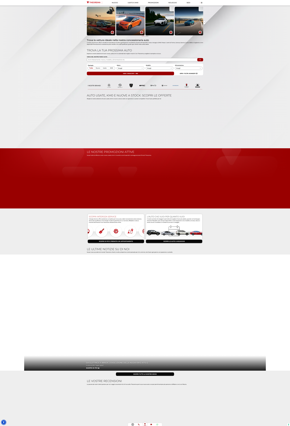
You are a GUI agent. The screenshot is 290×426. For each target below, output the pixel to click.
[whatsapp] (157, 424)
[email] (151, 424)
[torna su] (132, 424)
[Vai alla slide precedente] (143, 147)
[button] (4, 422)
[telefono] (138, 424)
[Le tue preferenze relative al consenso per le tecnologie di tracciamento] (288, 424)
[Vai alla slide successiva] (146, 147)
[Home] (94, 2)
